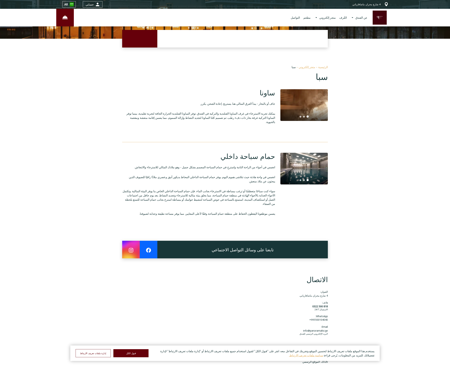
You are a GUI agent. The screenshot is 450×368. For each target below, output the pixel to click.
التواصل (295, 18)
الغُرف (343, 18)
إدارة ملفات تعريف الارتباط (93, 353)
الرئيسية (322, 67)
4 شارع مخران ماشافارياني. (313, 295)
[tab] (308, 116)
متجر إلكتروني (306, 67)
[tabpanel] (304, 105)
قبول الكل (131, 353)
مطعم (307, 18)
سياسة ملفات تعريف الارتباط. (306, 355)
